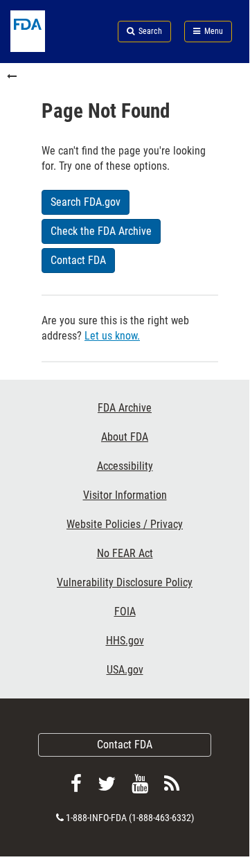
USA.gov (125, 669)
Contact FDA (124, 744)
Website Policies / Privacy (124, 524)
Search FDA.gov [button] (85, 202)
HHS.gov (125, 640)
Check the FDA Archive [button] (101, 231)
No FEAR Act (125, 553)
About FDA (124, 436)
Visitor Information (125, 495)
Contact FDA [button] (78, 260)
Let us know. (112, 335)
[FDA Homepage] (41, 48)
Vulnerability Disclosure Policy (125, 582)
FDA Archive (125, 407)
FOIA (125, 611)
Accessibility (125, 466)
